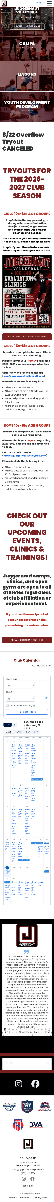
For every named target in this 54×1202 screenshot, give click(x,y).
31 (40, 742)
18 (20, 840)
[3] (13, 1029)
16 (7, 840)
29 (27, 742)
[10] (42, 1029)
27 (14, 742)
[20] (34, 1032)
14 (40, 806)
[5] (21, 1029)
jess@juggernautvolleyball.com (23, 376)
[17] (21, 1032)
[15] (13, 1032)
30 (34, 742)
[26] (27, 1035)
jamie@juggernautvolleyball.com (24, 455)
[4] (17, 1029)
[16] (17, 1032)
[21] (38, 1032)
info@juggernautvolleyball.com (28, 1169)
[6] (25, 1029)
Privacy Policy (41, 1198)
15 (47, 806)
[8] (34, 1029)
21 (40, 840)
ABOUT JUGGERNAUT (27, 26)
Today (7, 724)
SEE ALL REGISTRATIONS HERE (27, 640)
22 (47, 840)
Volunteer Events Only (21, 706)
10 (14, 806)
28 (20, 742)
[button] (33, 705)
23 (7, 868)
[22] (42, 1032)
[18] (25, 1032)
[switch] (7, 705)
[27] (32, 1035)
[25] (23, 1035)
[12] (50, 1029)
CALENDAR (28, 1186)
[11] (46, 1029)
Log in (39, 3)
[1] (5, 1029)
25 (20, 868)
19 (27, 840)
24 (14, 868)
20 (34, 840)
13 (34, 806)
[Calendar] (14, 725)
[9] (38, 1029)
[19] (30, 1032)
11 (20, 806)
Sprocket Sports (32, 1193)
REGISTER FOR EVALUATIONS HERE (27, 336)
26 (7, 742)
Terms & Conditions (19, 1198)
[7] (30, 1029)
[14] (9, 1032)
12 (27, 806)
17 (14, 840)
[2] (9, 1029)
